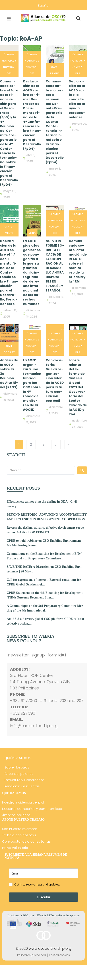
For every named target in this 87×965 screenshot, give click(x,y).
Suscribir (43, 897)
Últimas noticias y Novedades (9, 64)
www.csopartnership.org (50, 948)
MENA (32, 233)
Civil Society (9, 349)
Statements (9, 230)
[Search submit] (82, 470)
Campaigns (55, 70)
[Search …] (78, 18)
